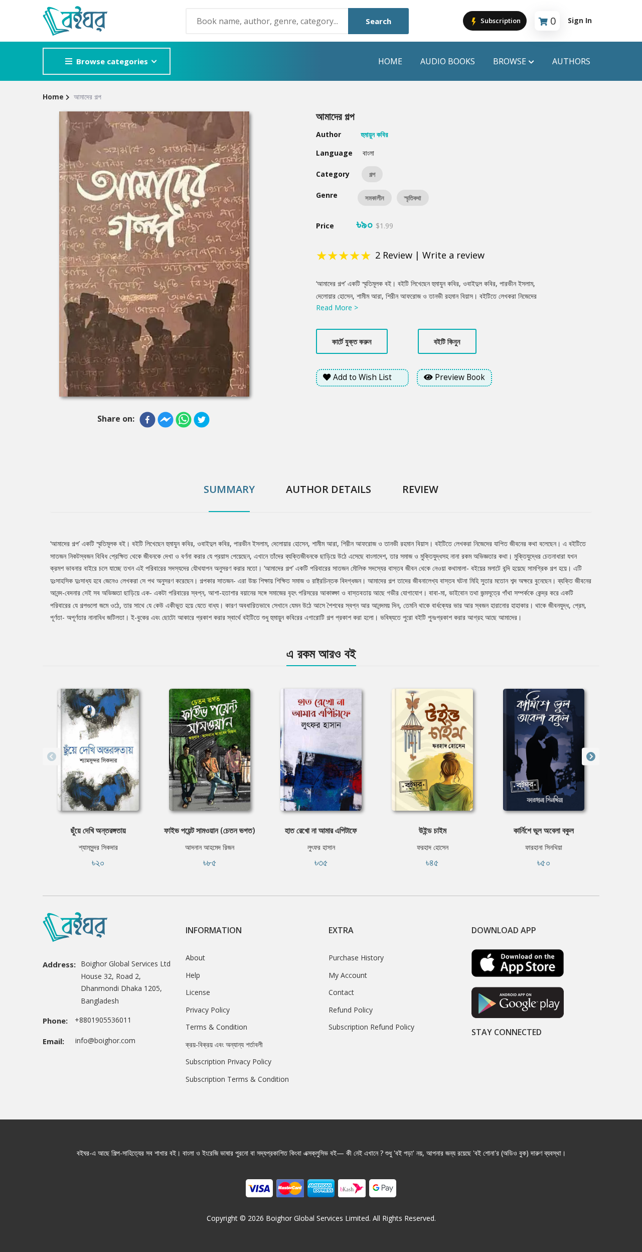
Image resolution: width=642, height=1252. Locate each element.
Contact (341, 992)
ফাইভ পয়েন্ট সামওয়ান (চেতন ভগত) (209, 830)
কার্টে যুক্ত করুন (352, 341)
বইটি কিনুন (447, 341)
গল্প (372, 174)
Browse (509, 61)
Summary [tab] (229, 489)
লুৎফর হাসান (321, 847)
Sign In (580, 20)
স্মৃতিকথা (412, 197)
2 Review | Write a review (430, 255)
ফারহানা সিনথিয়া (543, 847)
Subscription (500, 20)
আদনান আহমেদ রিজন (209, 847)
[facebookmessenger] (165, 420)
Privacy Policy (208, 1010)
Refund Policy (351, 1010)
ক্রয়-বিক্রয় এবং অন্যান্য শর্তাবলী (224, 1044)
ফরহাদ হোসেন (432, 847)
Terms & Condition (216, 1027)
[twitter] (202, 420)
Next (590, 757)
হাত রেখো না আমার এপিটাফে (321, 830)
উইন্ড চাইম (432, 830)
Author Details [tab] (328, 489)
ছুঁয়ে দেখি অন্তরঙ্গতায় (98, 830)
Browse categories (112, 61)
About (195, 957)
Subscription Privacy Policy (228, 1061)
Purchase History (356, 957)
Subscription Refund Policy (371, 1027)
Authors (571, 61)
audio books (447, 61)
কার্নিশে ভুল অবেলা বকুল (544, 830)
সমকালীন (374, 197)
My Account (348, 975)
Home (390, 61)
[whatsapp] (184, 420)
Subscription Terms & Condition (237, 1079)
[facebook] (147, 420)
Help (193, 975)
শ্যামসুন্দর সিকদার (98, 847)
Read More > (337, 307)
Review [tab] (420, 489)
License (198, 992)
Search (378, 21)
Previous (51, 757)
